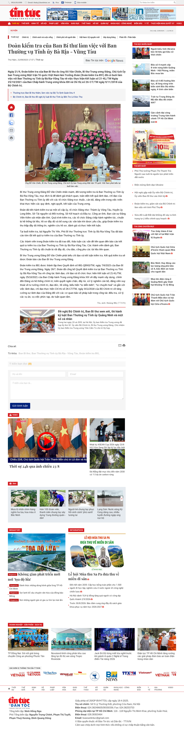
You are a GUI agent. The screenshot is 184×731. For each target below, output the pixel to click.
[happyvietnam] (72, 673)
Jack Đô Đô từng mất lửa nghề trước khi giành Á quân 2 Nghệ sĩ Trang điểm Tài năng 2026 (113, 656)
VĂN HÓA (65, 23)
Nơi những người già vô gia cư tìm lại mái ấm (36, 600)
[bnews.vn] (105, 676)
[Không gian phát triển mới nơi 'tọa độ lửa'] (36, 552)
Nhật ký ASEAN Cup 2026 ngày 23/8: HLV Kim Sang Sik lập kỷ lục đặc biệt (107, 446)
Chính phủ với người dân (66, 37)
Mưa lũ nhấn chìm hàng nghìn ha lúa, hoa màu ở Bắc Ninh (23, 512)
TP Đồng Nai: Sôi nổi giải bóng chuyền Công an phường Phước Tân (26, 655)
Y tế (146, 23)
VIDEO (179, 23)
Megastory (12, 574)
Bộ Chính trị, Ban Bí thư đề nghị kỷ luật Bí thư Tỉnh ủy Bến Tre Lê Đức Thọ (48, 97)
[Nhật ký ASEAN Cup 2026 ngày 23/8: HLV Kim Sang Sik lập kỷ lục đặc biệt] (107, 430)
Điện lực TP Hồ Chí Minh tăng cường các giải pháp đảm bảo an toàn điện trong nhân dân (156, 656)
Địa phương (158, 689)
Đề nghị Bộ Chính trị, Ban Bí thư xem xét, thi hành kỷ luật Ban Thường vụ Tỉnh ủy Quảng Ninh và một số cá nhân (90, 315)
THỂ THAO (86, 23)
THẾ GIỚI (25, 23)
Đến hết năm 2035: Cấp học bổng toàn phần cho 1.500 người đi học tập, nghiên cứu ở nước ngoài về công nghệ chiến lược (96, 588)
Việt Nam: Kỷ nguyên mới (89, 37)
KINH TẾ (35, 23)
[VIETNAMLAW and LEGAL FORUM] (59, 675)
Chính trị (25, 37)
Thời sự (15, 23)
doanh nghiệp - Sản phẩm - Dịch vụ (25, 625)
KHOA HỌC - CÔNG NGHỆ (121, 23)
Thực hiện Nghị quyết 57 (162, 23)
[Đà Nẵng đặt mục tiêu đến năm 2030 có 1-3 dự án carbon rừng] (107, 459)
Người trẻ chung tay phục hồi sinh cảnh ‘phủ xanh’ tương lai (81, 512)
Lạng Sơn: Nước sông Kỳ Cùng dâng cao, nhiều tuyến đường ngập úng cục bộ (109, 513)
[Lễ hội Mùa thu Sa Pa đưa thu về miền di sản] (97, 552)
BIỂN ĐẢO (138, 23)
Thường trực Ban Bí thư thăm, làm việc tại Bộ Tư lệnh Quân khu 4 (44, 93)
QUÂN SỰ (104, 23)
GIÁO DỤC (75, 23)
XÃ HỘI (44, 23)
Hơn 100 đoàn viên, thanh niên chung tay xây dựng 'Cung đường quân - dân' (53, 513)
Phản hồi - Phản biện (127, 37)
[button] (121, 498)
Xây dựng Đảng (109, 37)
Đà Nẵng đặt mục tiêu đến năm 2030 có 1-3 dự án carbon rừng (107, 473)
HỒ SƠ (95, 23)
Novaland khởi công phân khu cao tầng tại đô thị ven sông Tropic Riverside (68, 656)
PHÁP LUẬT (54, 23)
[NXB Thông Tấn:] (89, 676)
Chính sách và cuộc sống (42, 37)
